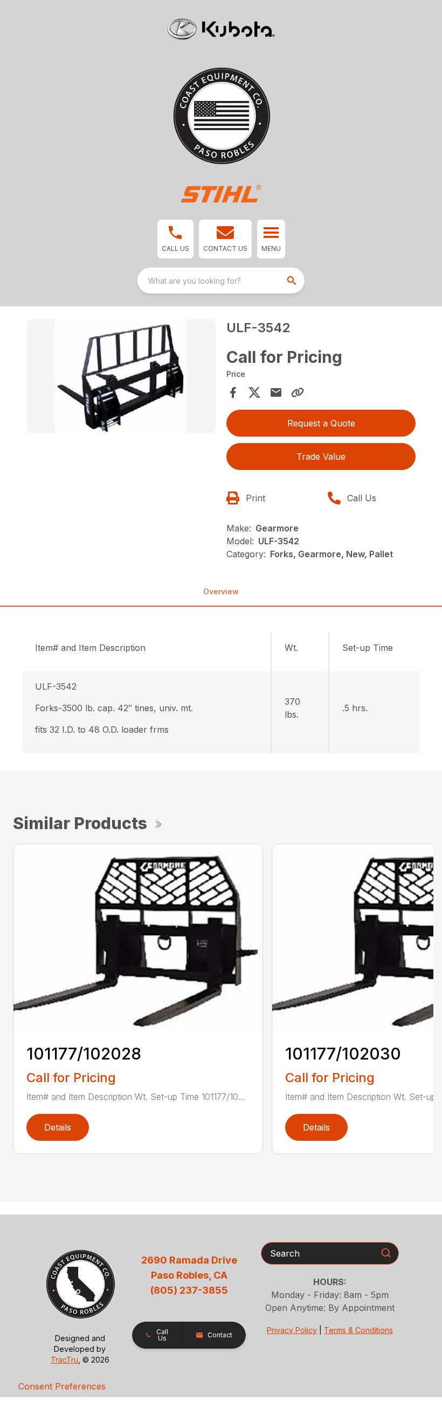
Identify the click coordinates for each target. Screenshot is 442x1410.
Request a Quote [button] (321, 423)
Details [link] (57, 1127)
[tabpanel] (121, 377)
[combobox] (221, 280)
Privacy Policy (292, 1330)
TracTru (64, 1359)
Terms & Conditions (358, 1330)
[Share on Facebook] (232, 392)
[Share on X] (254, 392)
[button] (175, 239)
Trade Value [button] (321, 456)
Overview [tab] (221, 591)
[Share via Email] (276, 392)
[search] (293, 280)
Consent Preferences (62, 1386)
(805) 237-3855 (189, 1290)
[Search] (386, 1252)
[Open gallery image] (121, 376)
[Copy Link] (297, 392)
